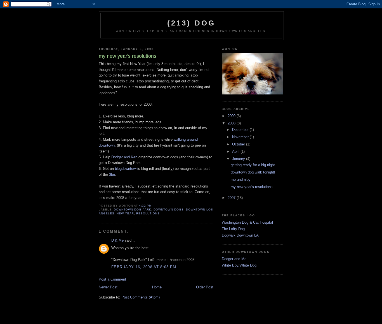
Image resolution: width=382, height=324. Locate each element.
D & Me (117, 240)
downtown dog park (132, 209)
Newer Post (108, 287)
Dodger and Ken (124, 157)
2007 (232, 198)
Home (157, 287)
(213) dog (191, 23)
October (239, 144)
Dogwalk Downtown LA (240, 235)
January (239, 159)
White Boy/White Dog (239, 265)
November (241, 137)
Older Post (204, 287)
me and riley (241, 179)
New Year (125, 213)
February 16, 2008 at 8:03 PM (143, 267)
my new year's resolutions (252, 187)
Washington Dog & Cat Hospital (247, 222)
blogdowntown (126, 168)
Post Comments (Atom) (140, 297)
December (241, 130)
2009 (232, 116)
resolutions (148, 213)
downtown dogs (168, 209)
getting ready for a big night (253, 165)
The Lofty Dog (233, 229)
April (236, 151)
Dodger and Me (234, 259)
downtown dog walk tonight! (253, 172)
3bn (112, 174)
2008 (232, 123)
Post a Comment (112, 279)
